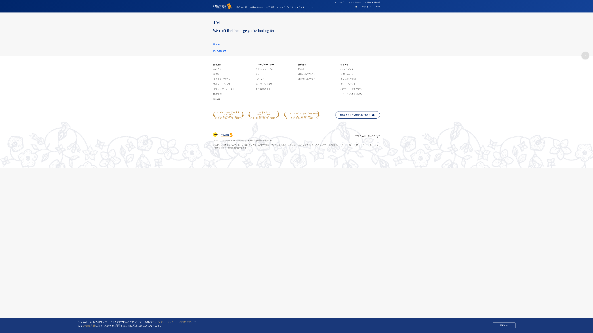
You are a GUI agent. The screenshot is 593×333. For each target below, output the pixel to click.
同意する (504, 325)
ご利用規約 (185, 322)
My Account (219, 50)
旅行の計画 (241, 7)
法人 (312, 7)
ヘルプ (341, 2)
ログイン (366, 6)
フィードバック (355, 2)
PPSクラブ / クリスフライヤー (292, 7)
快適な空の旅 (256, 7)
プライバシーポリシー (164, 322)
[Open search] (358, 9)
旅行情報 (270, 7)
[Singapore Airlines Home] (222, 8)
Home (216, 44)
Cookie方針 (89, 325)
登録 (378, 6)
